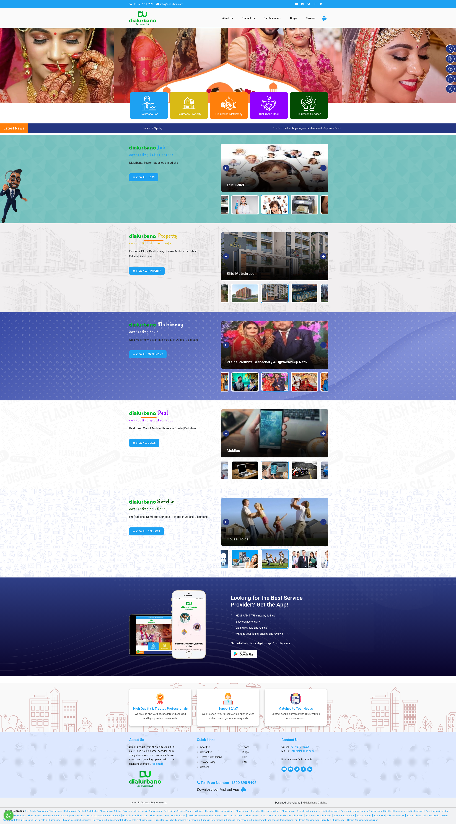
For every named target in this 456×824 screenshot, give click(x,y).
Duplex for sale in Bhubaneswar (136, 820)
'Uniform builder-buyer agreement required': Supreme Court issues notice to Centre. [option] (158, 128)
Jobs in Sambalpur (396, 815)
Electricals (235, 539)
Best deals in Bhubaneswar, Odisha (104, 811)
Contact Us (248, 18)
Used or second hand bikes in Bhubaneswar (282, 815)
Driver (232, 185)
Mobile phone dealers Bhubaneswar (205, 815)
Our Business (271, 18)
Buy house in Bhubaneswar (76, 820)
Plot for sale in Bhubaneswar (250, 273)
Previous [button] (226, 168)
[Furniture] (274, 433)
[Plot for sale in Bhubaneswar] (274, 256)
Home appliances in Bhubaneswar (103, 815)
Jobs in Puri (379, 815)
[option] (274, 168)
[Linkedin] (302, 4)
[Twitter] (309, 4)
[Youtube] (296, 4)
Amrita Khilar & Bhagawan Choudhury (258, 362)
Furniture (234, 451)
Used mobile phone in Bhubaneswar (241, 815)
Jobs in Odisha (413, 815)
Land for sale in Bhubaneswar (250, 820)
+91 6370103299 (300, 746)
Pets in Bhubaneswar (175, 815)
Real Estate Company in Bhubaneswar (43, 811)
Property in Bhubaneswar (333, 820)
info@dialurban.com (302, 751)
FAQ (244, 762)
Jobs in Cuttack (364, 815)
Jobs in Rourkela (431, 815)
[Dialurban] (142, 18)
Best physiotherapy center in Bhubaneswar (318, 811)
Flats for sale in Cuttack (222, 820)
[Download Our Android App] (324, 18)
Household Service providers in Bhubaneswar (227, 811)
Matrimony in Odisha (74, 811)
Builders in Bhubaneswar (307, 820)
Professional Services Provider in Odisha (183, 811)
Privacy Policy (207, 762)
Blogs (293, 18)
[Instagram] (321, 4)
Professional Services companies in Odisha (64, 815)
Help (244, 757)
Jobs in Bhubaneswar (344, 815)
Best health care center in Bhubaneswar (404, 811)
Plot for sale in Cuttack (198, 820)
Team (245, 747)
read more (157, 763)
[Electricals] (274, 522)
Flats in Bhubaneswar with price (362, 820)
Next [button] (324, 168)
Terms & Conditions (211, 757)
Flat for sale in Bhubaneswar (47, 820)
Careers (310, 18)
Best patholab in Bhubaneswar (26, 815)
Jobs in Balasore (23, 820)
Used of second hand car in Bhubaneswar (142, 815)
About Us (227, 18)
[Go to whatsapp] (9, 815)
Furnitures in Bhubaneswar (319, 815)
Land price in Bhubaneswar (279, 820)
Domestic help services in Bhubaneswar (142, 811)
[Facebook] (315, 4)
